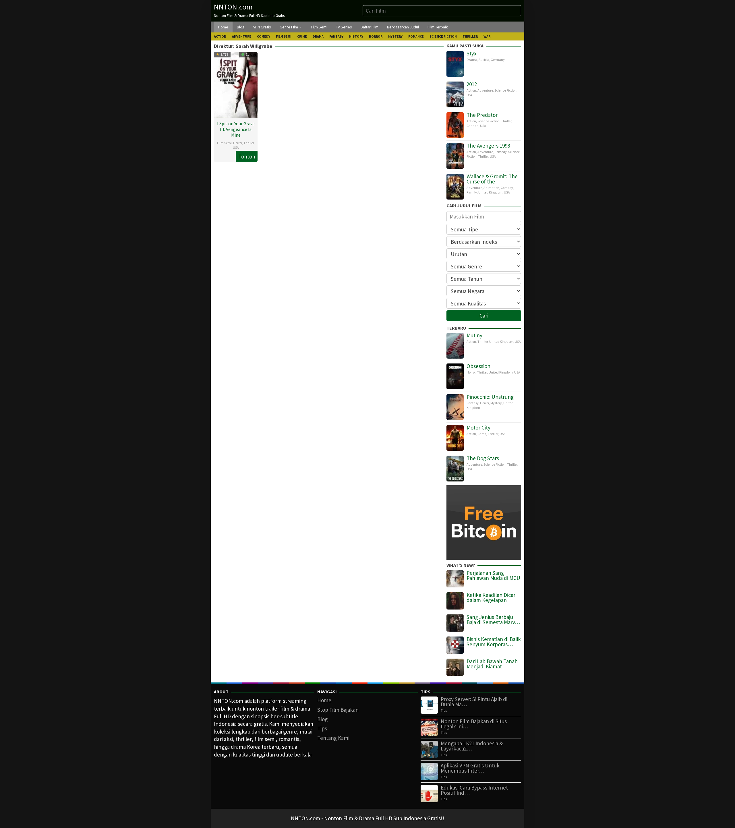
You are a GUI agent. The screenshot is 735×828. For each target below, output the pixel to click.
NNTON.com (233, 6)
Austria (484, 59)
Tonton (246, 156)
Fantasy (473, 403)
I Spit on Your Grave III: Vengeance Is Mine (236, 129)
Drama (472, 59)
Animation (491, 187)
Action (471, 90)
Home (324, 700)
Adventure (485, 90)
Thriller (248, 143)
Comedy (500, 152)
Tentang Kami (333, 737)
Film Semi (224, 143)
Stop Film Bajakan (338, 709)
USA (236, 147)
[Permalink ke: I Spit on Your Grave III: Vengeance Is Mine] (236, 84)
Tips (322, 728)
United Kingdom (490, 192)
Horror (237, 143)
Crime (481, 434)
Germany (498, 59)
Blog (322, 719)
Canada (473, 125)
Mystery (496, 403)
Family (472, 192)
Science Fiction (505, 90)
